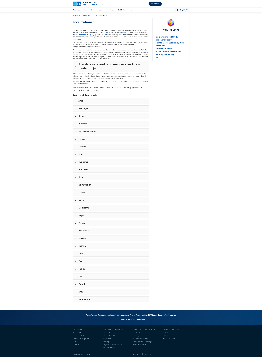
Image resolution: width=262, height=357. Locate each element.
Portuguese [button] (84, 230)
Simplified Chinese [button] (86, 131)
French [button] (81, 139)
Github (142, 319)
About (133, 10)
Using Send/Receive (164, 40)
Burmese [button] (82, 123)
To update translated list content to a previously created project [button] (109, 66)
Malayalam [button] (83, 207)
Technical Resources (139, 345)
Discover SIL (77, 333)
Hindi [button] (81, 154)
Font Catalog (137, 333)
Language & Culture (79, 336)
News (112, 10)
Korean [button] (81, 192)
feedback (84, 84)
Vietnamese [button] (84, 299)
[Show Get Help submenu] (127, 9)
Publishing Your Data (164, 48)
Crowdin (107, 32)
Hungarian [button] (83, 162)
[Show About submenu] (139, 9)
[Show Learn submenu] (106, 9)
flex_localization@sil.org (82, 35)
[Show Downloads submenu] (95, 9)
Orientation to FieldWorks (167, 37)
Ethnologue (106, 342)
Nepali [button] (81, 215)
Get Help (121, 10)
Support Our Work (109, 347)
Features (76, 10)
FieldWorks (89, 2)
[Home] (78, 4)
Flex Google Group (169, 339)
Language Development (81, 339)
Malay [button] (81, 200)
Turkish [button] (81, 284)
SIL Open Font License (140, 339)
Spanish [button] (82, 246)
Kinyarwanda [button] (84, 184)
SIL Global (87, 354)
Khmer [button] (81, 177)
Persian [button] (81, 223)
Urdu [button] (80, 291)
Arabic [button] (81, 100)
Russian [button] (82, 238)
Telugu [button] (81, 269)
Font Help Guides (138, 336)
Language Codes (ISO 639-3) (112, 345)
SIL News (76, 345)
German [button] (82, 146)
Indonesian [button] (83, 169)
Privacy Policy (148, 354)
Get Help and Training (165, 54)
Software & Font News (110, 336)
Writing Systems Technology (142, 342)
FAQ (157, 57)
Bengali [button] (82, 116)
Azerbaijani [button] (83, 108)
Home (75, 15)
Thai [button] (80, 276)
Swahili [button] (81, 253)
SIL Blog (75, 342)
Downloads (88, 10)
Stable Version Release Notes (168, 51)
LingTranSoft (107, 339)
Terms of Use (137, 354)
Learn (101, 10)
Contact (165, 333)
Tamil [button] (81, 261)
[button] (155, 4)
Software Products (109, 333)
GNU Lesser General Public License (162, 315)
